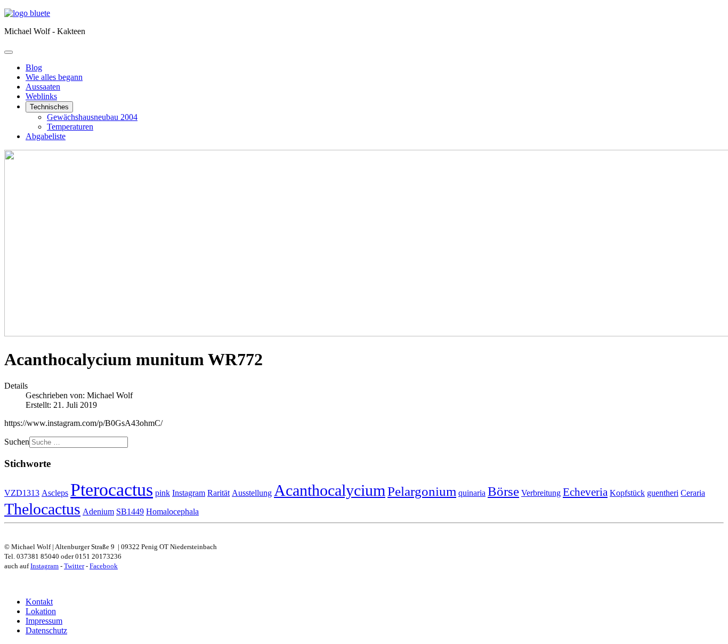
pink (162, 492)
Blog (34, 67)
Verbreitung (541, 492)
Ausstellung (252, 492)
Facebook (104, 566)
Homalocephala (172, 511)
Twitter (74, 566)
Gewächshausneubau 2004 (92, 117)
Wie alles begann (54, 77)
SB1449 (130, 511)
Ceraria (693, 492)
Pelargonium (421, 491)
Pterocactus (111, 489)
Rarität (218, 492)
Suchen (16, 441)
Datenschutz (46, 630)
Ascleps (55, 492)
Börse (503, 491)
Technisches (49, 107)
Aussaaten (43, 86)
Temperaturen (70, 126)
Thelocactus (42, 509)
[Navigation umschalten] (8, 52)
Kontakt (39, 601)
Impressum (44, 620)
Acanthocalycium (329, 490)
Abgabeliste (46, 136)
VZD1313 (21, 492)
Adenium (98, 511)
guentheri (662, 492)
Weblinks (41, 96)
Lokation (41, 611)
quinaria (472, 492)
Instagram (188, 492)
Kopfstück (627, 492)
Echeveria (585, 492)
